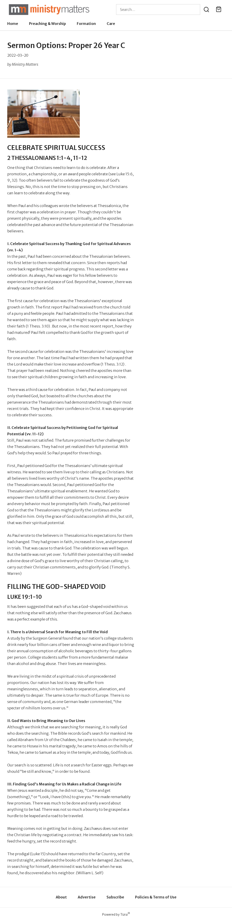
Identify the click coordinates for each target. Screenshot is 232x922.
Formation (86, 23)
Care (111, 23)
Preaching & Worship (47, 23)
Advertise (87, 897)
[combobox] (158, 9)
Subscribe (115, 897)
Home (12, 23)
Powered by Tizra (116, 914)
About (61, 897)
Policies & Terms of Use (155, 897)
